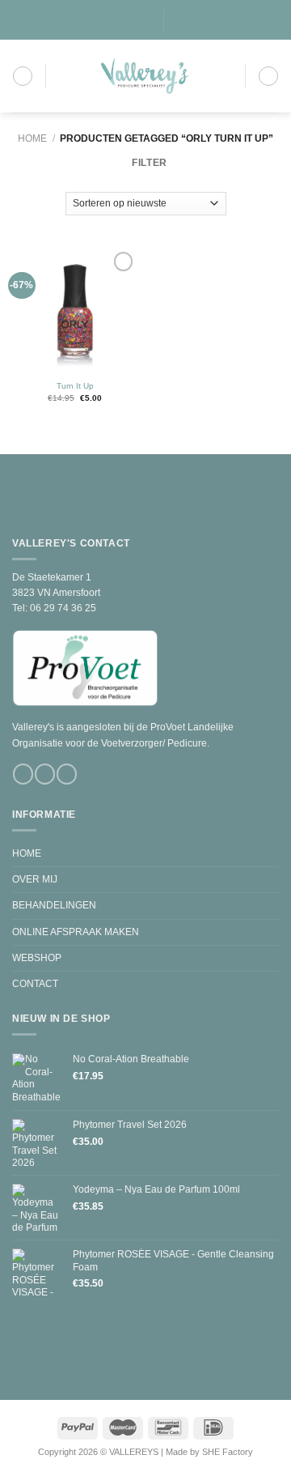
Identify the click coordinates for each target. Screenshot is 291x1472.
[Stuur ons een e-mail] (134, 20)
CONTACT (35, 983)
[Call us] (146, 20)
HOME (26, 853)
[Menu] (22, 76)
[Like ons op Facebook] (111, 20)
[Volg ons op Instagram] (123, 20)
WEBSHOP (36, 958)
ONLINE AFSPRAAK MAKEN (75, 932)
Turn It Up (75, 385)
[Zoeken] (181, 20)
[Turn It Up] (74, 310)
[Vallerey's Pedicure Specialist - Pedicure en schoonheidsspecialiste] (145, 76)
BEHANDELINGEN (54, 905)
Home (32, 138)
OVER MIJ (34, 879)
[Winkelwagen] (268, 76)
